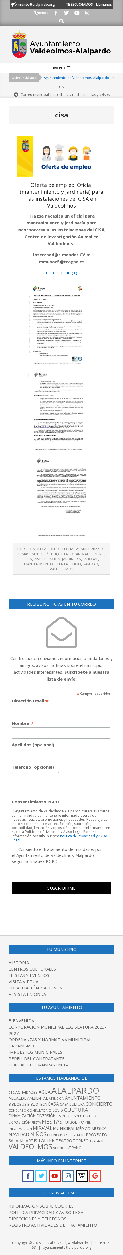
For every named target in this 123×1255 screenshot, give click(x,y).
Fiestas (52, 1121)
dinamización (22, 1115)
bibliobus (18, 1104)
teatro (63, 1140)
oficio (75, 564)
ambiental (37, 1098)
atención (56, 1098)
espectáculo (84, 1115)
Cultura (76, 1109)
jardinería (71, 558)
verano (75, 1147)
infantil (84, 1122)
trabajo (96, 1141)
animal (82, 554)
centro (97, 554)
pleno (53, 1134)
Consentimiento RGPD (35, 802)
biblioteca (37, 1104)
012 (12, 1092)
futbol (70, 1122)
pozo (65, 1134)
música (98, 1128)
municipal (64, 1128)
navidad (19, 1134)
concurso (17, 1110)
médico (83, 1128)
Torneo (81, 1140)
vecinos (60, 1148)
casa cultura (72, 1104)
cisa (28, 558)
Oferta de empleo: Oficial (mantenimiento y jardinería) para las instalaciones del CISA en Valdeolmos (61, 195)
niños (38, 1134)
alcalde (17, 1098)
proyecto (96, 1134)
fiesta (36, 1122)
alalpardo (75, 1090)
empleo (64, 1115)
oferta (61, 564)
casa (53, 1104)
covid (57, 1110)
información (20, 1128)
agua (45, 1092)
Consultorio (39, 1110)
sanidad (90, 564)
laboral (90, 558)
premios (78, 1135)
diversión (46, 1115)
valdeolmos (62, 569)
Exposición (20, 1122)
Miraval (42, 1128)
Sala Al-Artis (23, 1140)
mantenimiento (38, 564)
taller (46, 1140)
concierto (99, 1104)
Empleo (37, 554)
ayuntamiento (83, 1098)
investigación (47, 558)
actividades (26, 1092)
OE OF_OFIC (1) (61, 273)
